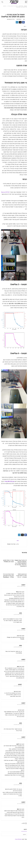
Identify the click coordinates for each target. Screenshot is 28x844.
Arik (24, 19)
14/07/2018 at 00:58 (21, 661)
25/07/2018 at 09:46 (18, 724)
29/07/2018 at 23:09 (18, 784)
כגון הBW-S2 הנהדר (9, 481)
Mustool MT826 (5, 192)
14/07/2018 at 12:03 (18, 685)
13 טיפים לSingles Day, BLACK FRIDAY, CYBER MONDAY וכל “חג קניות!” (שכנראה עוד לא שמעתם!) (21, 563)
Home (25, 6)
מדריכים (21, 6)
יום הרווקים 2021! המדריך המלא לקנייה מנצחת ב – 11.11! (21, 576)
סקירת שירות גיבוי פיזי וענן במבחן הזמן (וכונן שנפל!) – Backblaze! (8, 576)
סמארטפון (9, 19)
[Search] (2, 2)
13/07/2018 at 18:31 (21, 630)
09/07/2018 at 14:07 (18, 614)
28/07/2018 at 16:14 (21, 738)
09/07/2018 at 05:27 (21, 586)
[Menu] (26, 2)
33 (24, 26)
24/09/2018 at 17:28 (21, 803)
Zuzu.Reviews (18, 839)
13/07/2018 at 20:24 (18, 647)
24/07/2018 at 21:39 (21, 704)
